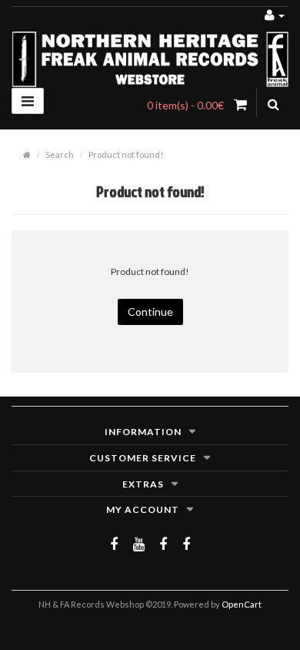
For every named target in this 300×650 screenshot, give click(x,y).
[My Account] (275, 14)
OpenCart (242, 604)
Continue (150, 311)
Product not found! (125, 154)
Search (59, 154)
